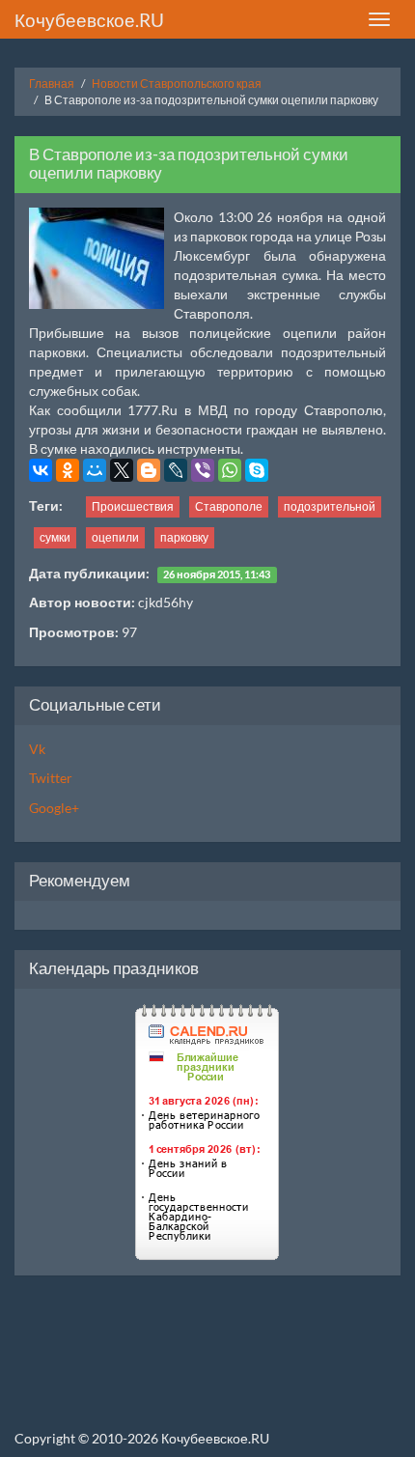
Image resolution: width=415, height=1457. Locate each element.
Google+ (54, 807)
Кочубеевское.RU (89, 20)
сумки (55, 537)
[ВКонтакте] (40, 470)
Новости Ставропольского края (177, 83)
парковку (184, 537)
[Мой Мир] (94, 470)
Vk (37, 749)
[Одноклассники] (67, 470)
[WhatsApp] (229, 470)
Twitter (50, 778)
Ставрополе (229, 506)
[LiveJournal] (175, 470)
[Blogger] (148, 470)
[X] (121, 470)
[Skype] (256, 470)
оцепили (115, 537)
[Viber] (202, 470)
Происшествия (133, 506)
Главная (51, 83)
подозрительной (329, 506)
